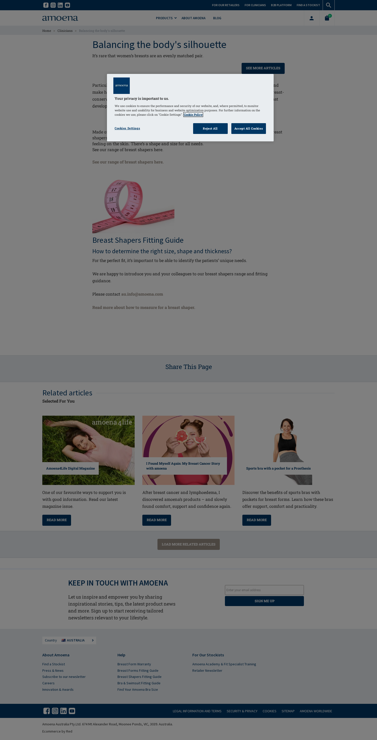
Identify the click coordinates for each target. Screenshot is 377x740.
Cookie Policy (193, 114)
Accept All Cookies (248, 128)
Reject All (210, 128)
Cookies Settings (127, 128)
